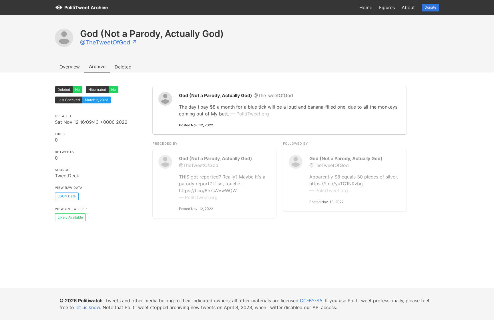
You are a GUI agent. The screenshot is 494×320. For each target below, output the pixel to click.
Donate (430, 7)
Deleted (123, 67)
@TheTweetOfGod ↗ (108, 42)
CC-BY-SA (311, 300)
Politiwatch (90, 300)
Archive (97, 66)
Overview (69, 67)
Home (365, 7)
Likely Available (70, 217)
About (408, 7)
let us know (87, 307)
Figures (387, 7)
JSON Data (67, 196)
